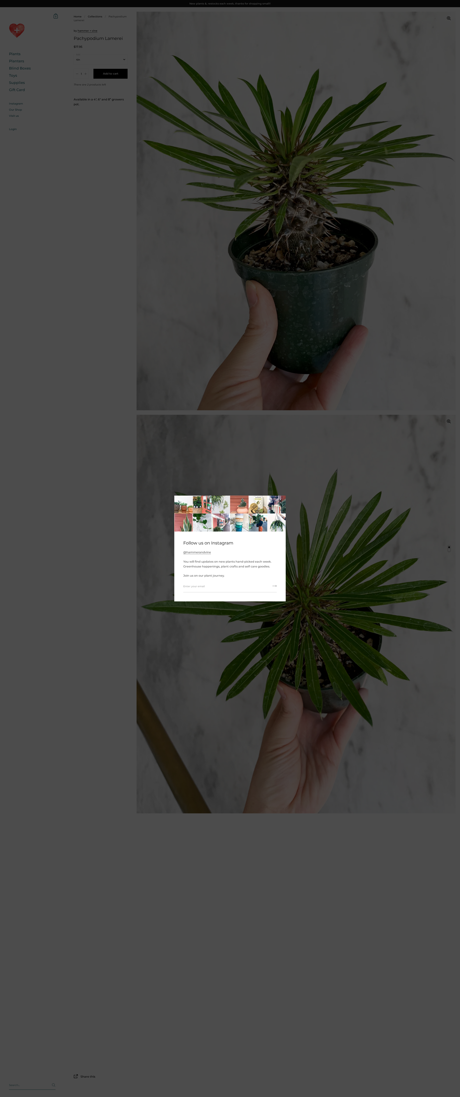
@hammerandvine (197, 552)
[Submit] (274, 587)
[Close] (280, 501)
